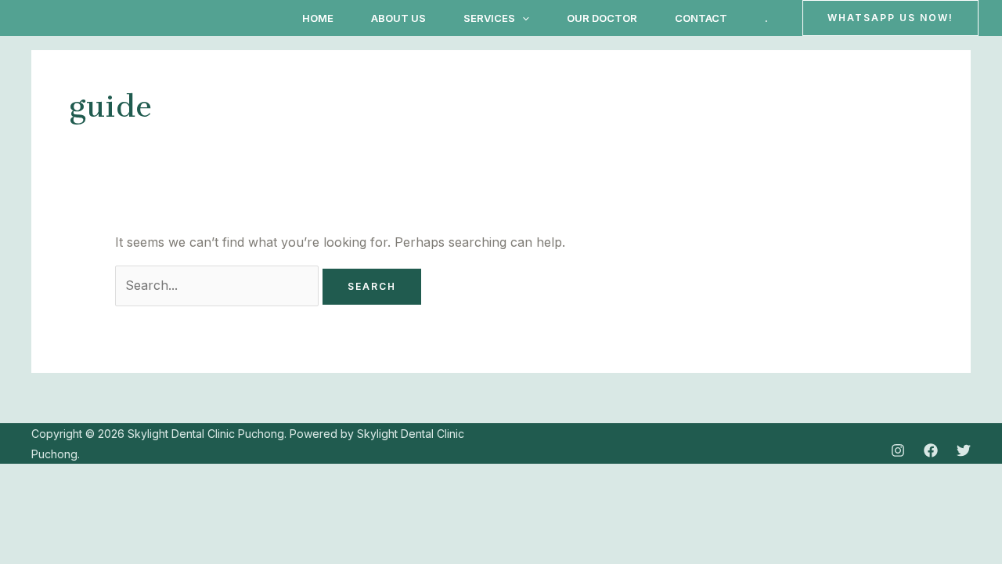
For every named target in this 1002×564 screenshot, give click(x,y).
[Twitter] (964, 450)
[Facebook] (931, 450)
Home (317, 18)
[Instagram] (898, 450)
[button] (522, 18)
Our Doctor (602, 18)
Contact (701, 18)
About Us (398, 18)
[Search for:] (219, 285)
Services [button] (489, 18)
